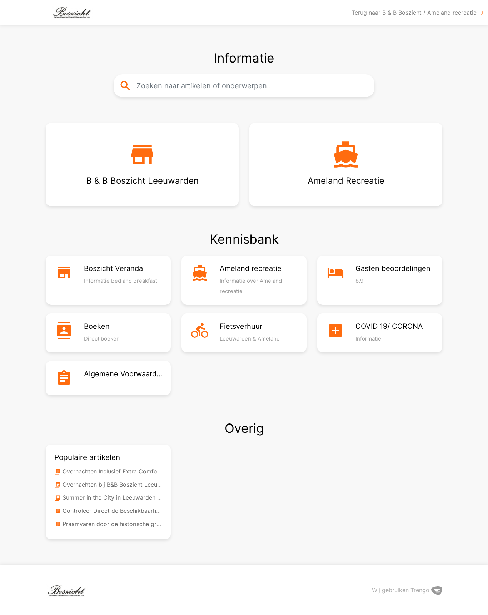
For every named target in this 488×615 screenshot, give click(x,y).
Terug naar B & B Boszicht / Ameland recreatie (418, 12)
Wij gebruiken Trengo (401, 590)
